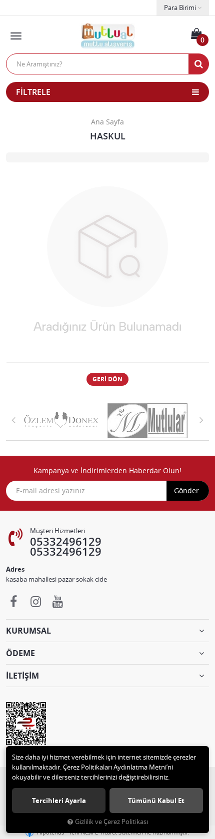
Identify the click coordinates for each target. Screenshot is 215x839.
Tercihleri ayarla (59, 800)
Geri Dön (107, 379)
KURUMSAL (28, 630)
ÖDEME (20, 653)
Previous (13, 420)
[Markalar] (64, 420)
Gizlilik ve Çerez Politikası (111, 822)
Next (201, 420)
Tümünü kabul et (156, 800)
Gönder (186, 490)
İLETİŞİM (22, 675)
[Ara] (198, 64)
